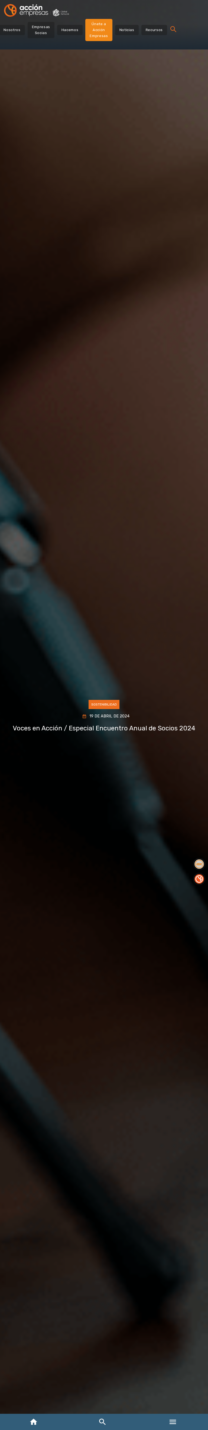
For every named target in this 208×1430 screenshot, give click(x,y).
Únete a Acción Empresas (99, 30)
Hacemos (70, 30)
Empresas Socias (41, 30)
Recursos (154, 30)
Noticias (126, 30)
